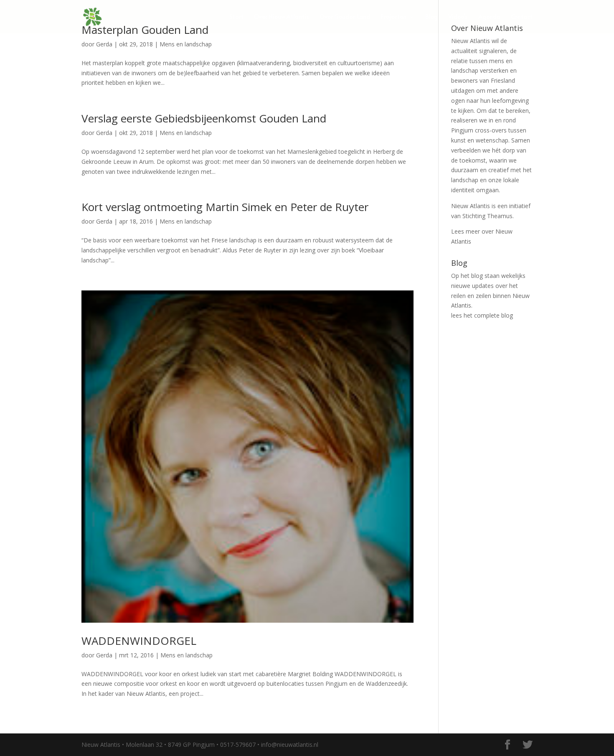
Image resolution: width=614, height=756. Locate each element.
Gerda (104, 44)
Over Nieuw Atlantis (281, 17)
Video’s (458, 17)
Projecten (393, 17)
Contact (522, 17)
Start (236, 17)
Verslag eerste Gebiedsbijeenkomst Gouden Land (203, 118)
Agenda (489, 17)
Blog (431, 17)
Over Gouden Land (345, 17)
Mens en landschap (186, 44)
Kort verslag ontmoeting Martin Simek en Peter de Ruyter (224, 206)
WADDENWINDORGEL (138, 640)
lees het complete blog (482, 315)
